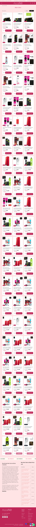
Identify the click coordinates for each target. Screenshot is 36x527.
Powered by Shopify (11, 524)
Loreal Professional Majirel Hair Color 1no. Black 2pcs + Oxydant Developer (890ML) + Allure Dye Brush (28, 328)
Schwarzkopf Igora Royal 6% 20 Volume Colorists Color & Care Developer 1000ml (18, 128)
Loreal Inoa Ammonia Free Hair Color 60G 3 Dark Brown (7, 24)
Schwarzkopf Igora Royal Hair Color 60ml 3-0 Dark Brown (7, 168)
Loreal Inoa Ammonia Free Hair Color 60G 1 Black (28, 24)
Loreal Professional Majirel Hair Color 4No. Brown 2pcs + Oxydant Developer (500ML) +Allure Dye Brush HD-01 (18, 209)
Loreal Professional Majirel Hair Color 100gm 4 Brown (17, 328)
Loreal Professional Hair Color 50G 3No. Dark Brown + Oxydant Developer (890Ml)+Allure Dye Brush (7, 248)
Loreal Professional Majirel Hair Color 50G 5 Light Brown (18, 66)
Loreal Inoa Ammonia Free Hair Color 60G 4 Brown (17, 24)
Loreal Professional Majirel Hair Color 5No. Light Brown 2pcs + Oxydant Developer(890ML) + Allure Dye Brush (28, 288)
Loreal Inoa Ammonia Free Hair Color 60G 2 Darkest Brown (28, 108)
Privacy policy (21, 524)
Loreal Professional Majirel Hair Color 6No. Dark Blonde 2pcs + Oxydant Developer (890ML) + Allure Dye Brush (18, 387)
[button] (2, 3)
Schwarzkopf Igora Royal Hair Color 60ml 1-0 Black (28, 209)
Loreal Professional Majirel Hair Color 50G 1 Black (7, 108)
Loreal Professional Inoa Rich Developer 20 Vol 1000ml (7, 448)
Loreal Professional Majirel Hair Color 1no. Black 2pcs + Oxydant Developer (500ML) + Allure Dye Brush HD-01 (18, 308)
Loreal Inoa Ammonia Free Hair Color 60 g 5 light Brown (18, 45)
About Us (23, 513)
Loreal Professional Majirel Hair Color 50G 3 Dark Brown (7, 45)
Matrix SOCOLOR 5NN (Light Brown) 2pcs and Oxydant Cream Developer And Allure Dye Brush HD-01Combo (28, 348)
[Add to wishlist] (4, 31)
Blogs (22, 516)
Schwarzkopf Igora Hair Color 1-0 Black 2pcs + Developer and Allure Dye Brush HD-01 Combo (18, 348)
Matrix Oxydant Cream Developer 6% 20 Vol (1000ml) (7, 66)
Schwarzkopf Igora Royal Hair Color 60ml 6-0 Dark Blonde (28, 188)
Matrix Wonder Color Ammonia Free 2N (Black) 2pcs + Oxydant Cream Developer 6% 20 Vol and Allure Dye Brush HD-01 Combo (6, 268)
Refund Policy (30, 516)
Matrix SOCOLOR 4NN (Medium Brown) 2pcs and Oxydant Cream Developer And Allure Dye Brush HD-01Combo (7, 308)
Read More (4, 491)
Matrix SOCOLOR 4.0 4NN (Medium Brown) (17, 108)
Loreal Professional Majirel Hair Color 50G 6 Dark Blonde (18, 168)
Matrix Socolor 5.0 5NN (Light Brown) (7, 128)
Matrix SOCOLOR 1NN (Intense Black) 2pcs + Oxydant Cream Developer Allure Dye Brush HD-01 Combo (6, 368)
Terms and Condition (29, 519)
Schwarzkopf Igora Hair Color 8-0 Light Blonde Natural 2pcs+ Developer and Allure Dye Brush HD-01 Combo (28, 407)
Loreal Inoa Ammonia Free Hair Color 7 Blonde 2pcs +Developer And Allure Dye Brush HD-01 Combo (17, 427)
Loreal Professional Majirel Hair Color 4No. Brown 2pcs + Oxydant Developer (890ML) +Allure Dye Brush (28, 228)
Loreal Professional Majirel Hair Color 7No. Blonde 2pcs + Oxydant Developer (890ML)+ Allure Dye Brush (18, 407)
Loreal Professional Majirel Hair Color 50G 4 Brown (28, 427)
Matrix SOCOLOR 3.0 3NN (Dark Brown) (28, 66)
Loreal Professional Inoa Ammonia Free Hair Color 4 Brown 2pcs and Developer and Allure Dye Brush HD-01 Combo (7, 188)
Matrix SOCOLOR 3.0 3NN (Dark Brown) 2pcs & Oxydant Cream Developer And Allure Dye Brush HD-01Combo (18, 228)
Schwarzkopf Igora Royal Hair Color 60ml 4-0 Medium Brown (28, 128)
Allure (8, 524)
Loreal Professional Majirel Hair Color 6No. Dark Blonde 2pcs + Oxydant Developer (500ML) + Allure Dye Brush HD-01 (28, 387)
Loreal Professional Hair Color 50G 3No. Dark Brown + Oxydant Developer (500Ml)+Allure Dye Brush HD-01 (28, 248)
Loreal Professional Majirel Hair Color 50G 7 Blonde (28, 448)
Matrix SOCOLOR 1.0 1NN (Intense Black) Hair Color (6, 209)
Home (3, 5)
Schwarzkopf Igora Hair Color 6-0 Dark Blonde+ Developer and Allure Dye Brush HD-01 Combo (18, 368)
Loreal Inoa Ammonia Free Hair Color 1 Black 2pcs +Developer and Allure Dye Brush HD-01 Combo (7, 228)
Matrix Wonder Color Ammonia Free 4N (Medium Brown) (18, 448)
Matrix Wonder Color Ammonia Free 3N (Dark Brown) (27, 45)
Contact (23, 514)
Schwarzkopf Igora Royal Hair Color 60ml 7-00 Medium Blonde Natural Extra (18, 248)
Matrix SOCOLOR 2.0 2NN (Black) (28, 87)
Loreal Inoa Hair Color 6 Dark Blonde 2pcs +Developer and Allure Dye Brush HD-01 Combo (7, 387)
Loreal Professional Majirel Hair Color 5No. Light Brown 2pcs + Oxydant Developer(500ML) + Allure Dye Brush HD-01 (7, 348)
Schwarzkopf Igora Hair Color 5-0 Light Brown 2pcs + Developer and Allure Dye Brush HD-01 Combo (28, 368)
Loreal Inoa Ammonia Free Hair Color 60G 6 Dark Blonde (7, 148)
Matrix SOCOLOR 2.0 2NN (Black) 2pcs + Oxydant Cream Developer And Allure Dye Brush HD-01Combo (18, 288)
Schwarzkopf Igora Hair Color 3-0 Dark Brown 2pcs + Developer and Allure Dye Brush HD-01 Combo (18, 268)
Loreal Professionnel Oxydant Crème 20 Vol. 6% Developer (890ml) (18, 87)
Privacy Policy (30, 520)
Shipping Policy (30, 513)
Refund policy (17, 524)
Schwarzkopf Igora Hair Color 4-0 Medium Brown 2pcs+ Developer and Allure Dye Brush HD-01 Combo (7, 328)
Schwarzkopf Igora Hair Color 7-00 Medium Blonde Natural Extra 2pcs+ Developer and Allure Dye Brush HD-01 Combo (7, 427)
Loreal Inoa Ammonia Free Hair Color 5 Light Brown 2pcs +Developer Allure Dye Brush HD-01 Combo (28, 268)
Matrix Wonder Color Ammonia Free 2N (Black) (6, 87)
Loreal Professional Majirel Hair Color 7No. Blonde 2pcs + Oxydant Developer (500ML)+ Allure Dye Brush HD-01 (7, 407)
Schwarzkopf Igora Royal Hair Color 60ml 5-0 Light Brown (28, 148)
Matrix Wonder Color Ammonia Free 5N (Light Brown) (17, 148)
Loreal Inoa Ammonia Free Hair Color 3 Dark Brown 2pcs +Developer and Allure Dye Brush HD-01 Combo (28, 168)
